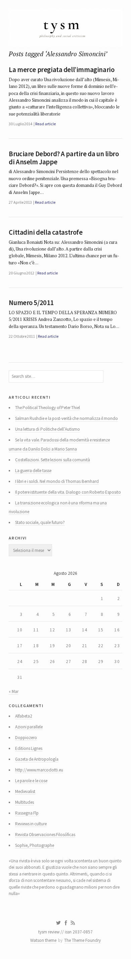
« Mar (13, 691)
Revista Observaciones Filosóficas (45, 834)
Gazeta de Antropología (37, 759)
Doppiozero (26, 737)
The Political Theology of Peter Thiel (47, 407)
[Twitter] (58, 923)
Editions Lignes (28, 748)
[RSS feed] (73, 923)
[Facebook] (65, 923)
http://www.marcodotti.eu (39, 770)
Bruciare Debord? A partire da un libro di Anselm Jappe (64, 158)
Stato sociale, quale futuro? (40, 522)
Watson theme (43, 940)
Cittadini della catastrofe (45, 232)
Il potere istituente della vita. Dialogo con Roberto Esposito (68, 492)
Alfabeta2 (23, 716)
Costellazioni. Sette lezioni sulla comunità (52, 460)
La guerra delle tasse (33, 470)
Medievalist (25, 791)
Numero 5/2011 (31, 302)
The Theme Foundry (82, 940)
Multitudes (24, 802)
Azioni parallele (29, 727)
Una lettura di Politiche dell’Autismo (47, 429)
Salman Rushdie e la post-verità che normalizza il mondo (66, 418)
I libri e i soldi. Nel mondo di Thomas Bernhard (57, 481)
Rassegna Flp (27, 813)
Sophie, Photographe (34, 845)
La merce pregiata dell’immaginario (61, 69)
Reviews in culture (31, 824)
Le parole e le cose (31, 781)
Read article (45, 123)
